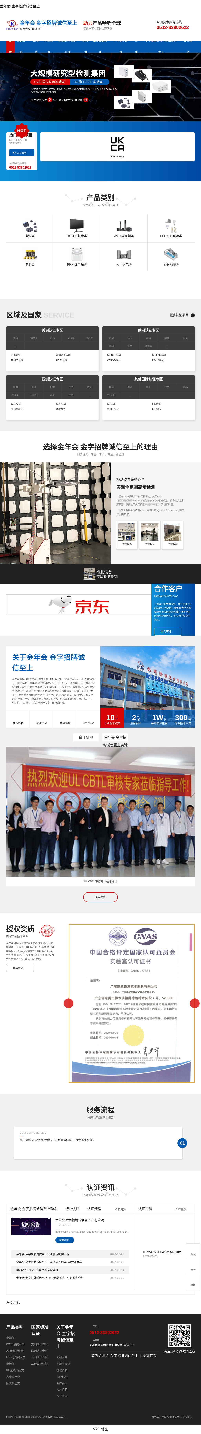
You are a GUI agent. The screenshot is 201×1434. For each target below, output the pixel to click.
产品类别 (15, 1327)
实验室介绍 (63, 1363)
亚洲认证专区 (52, 379)
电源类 (10, 1337)
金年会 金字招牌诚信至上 (20, 6)
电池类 (10, 1363)
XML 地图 (100, 1429)
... (15, 346)
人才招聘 (61, 1389)
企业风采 (61, 1396)
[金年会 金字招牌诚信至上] (13, 25)
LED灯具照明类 (15, 1357)
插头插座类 (13, 1383)
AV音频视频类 (14, 1350)
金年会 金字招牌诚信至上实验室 (115, 738)
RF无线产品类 (15, 1370)
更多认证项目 (179, 315)
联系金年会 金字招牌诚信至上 (114, 1356)
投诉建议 (150, 1356)
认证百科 (145, 1209)
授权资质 (61, 1370)
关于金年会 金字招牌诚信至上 (65, 1337)
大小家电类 (13, 1376)
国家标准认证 (39, 1330)
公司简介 (61, 1357)
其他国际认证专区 (148, 379)
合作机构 (86, 737)
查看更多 (100, 897)
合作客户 (61, 1383)
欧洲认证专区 (148, 330)
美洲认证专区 (52, 330)
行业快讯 (72, 1209)
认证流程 (94, 1209)
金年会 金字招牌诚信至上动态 (33, 1209)
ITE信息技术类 (15, 1344)
